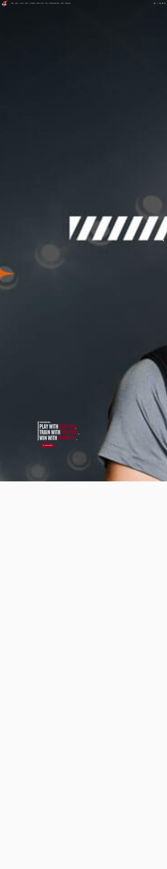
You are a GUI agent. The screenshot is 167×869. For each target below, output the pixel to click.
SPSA (46, 3)
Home (12, 3)
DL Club (21, 3)
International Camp (54, 3)
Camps (26, 3)
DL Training (32, 3)
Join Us (62, 3)
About (16, 3)
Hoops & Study (40, 3)
